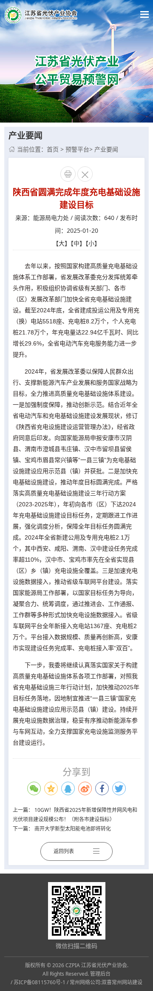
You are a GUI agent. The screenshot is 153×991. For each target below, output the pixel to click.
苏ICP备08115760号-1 (39, 982)
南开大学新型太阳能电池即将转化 (72, 828)
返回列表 (64, 851)
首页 (53, 149)
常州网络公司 (85, 982)
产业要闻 (106, 149)
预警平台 (77, 149)
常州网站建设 (127, 982)
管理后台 (100, 973)
